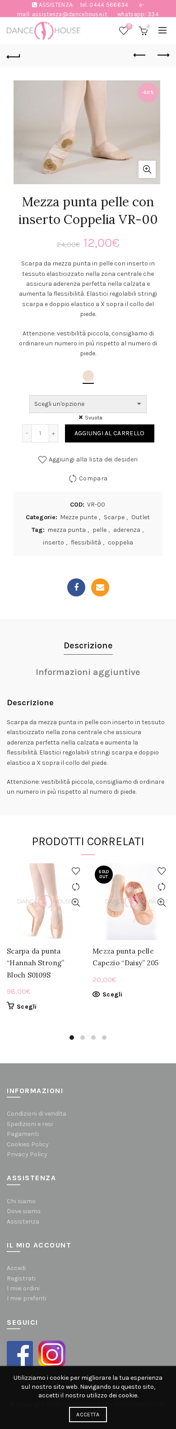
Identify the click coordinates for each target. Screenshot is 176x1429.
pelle (100, 530)
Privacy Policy (27, 1154)
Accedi (16, 1268)
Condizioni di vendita (36, 1113)
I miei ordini (23, 1288)
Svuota (93, 417)
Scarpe (114, 517)
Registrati (21, 1278)
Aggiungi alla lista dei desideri (93, 459)
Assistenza (23, 1221)
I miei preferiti (26, 1298)
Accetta (87, 1414)
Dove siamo (24, 1211)
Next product (162, 56)
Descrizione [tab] (88, 645)
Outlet (140, 517)
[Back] (13, 56)
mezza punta (66, 530)
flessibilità (86, 542)
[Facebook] (76, 587)
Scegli (27, 1006)
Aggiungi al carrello (109, 433)
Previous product (140, 56)
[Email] (100, 587)
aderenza (126, 530)
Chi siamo (21, 1201)
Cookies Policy (28, 1144)
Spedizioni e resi (30, 1124)
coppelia (120, 542)
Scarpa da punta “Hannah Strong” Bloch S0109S (36, 963)
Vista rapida (75, 903)
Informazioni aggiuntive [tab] (88, 672)
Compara (93, 478)
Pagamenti (23, 1134)
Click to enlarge (147, 169)
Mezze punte (78, 517)
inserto (53, 542)
